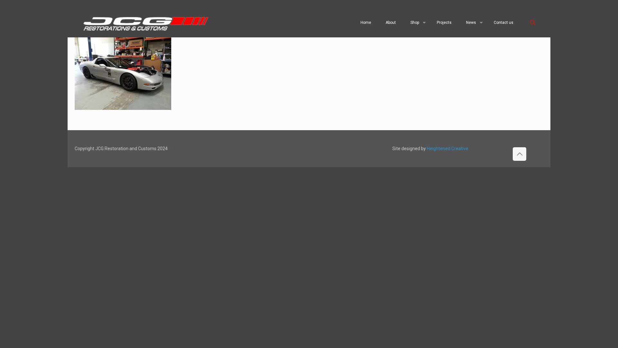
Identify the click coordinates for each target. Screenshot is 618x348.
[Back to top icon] (519, 154)
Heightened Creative (447, 148)
